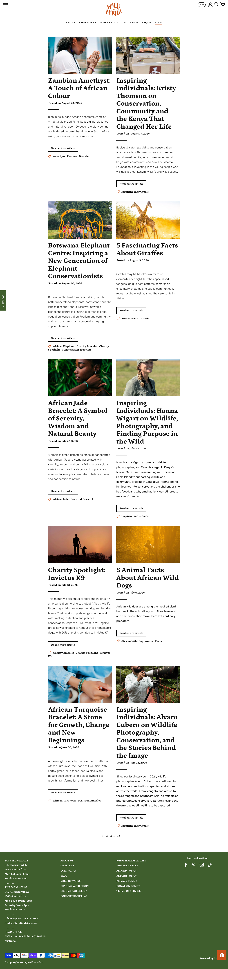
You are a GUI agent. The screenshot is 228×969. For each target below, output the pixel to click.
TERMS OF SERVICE (128, 891)
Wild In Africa (35, 962)
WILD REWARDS (70, 881)
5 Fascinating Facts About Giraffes (147, 249)
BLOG (63, 875)
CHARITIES (67, 865)
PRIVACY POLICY (126, 881)
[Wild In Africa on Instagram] (202, 866)
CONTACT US (68, 870)
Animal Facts (129, 318)
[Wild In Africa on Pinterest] (194, 866)
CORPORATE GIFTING (73, 896)
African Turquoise (64, 800)
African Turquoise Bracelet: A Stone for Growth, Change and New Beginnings (78, 725)
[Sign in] (210, 4)
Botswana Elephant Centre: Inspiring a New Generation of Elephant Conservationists (79, 261)
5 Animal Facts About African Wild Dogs (147, 577)
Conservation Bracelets (76, 349)
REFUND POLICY (126, 870)
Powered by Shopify (211, 958)
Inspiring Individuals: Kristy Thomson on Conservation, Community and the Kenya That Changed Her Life (146, 103)
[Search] (216, 4)
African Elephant (64, 346)
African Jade (61, 499)
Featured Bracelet (78, 156)
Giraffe (144, 318)
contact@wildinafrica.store (21, 923)
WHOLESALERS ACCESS (131, 860)
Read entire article (63, 148)
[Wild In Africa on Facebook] (186, 866)
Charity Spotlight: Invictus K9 (76, 574)
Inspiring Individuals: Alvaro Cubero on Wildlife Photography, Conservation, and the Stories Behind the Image (146, 732)
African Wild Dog (132, 641)
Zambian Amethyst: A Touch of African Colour (79, 88)
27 (118, 836)
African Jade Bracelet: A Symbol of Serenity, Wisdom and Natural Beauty (77, 418)
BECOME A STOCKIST (73, 891)
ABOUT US (66, 860)
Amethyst (59, 156)
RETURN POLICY (126, 875)
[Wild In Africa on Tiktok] (209, 866)
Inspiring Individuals (135, 191)
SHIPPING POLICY (127, 865)
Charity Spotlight (87, 652)
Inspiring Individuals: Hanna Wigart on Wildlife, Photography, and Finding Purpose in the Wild (147, 422)
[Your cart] (222, 4)
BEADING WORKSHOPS (74, 886)
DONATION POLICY (128, 886)
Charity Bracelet (87, 346)
